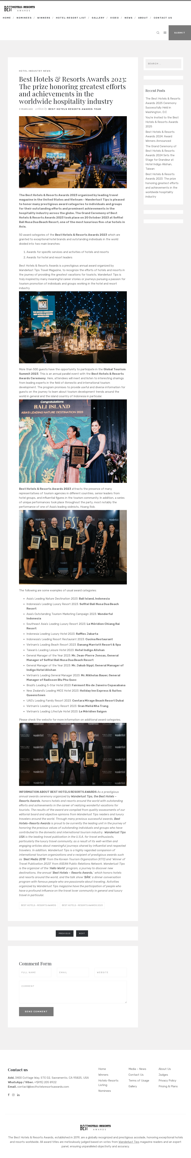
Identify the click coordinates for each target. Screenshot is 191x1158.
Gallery (98, 17)
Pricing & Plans (168, 1086)
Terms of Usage (139, 1080)
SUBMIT (179, 32)
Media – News (137, 1069)
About (143, 17)
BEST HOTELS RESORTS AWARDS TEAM (74, 109)
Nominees (24, 17)
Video (114, 17)
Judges (163, 1074)
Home (7, 17)
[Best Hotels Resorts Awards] (19, 5)
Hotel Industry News (35, 71)
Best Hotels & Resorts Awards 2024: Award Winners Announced (160, 136)
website (47, 719)
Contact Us (163, 17)
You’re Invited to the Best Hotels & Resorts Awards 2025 (162, 122)
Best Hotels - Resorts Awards (38, 905)
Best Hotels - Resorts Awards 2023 (82, 905)
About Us (165, 1069)
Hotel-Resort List (71, 17)
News (129, 17)
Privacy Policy (167, 1080)
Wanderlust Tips (129, 1142)
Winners (43, 17)
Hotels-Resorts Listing (108, 1083)
